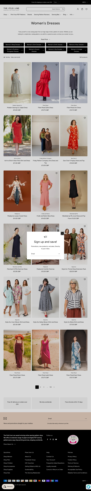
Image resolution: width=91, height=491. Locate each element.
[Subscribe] (59, 254)
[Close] (62, 233)
